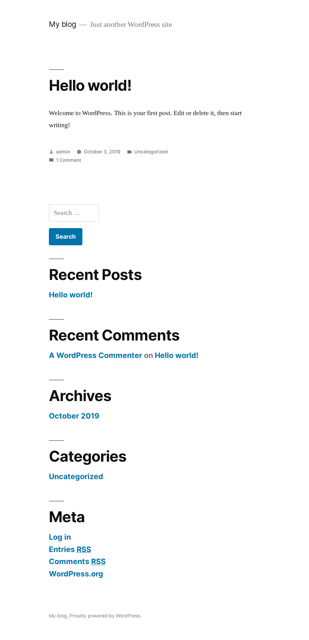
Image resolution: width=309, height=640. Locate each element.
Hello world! (90, 85)
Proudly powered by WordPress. (105, 616)
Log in (60, 536)
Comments (77, 561)
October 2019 (74, 415)
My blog (62, 24)
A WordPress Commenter (95, 355)
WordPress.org (76, 573)
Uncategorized (151, 152)
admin (63, 152)
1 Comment (68, 160)
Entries (70, 549)
